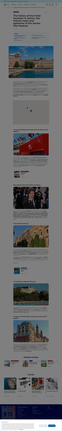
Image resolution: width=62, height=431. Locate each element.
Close (60, 420)
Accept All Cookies (52, 425)
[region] (31, 425)
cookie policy (21, 429)
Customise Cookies (43, 425)
